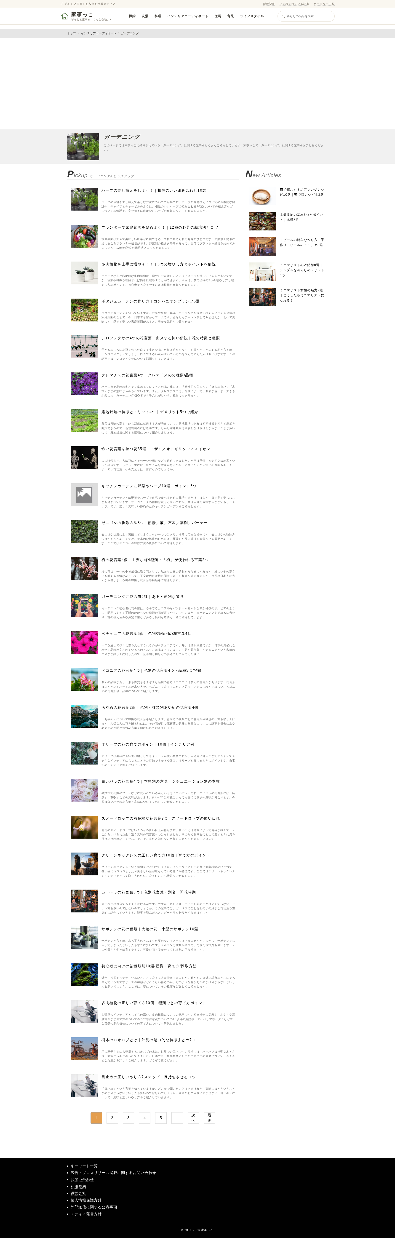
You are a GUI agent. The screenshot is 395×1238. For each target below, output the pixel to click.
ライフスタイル (252, 16)
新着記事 (269, 3)
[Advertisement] (197, 84)
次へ (193, 1117)
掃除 (132, 16)
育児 (230, 16)
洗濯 (145, 16)
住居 (217, 16)
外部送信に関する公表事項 (94, 1207)
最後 (209, 1117)
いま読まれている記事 (294, 3)
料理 (158, 16)
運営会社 (78, 1193)
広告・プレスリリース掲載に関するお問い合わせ (113, 1173)
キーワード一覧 (84, 1166)
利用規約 (78, 1186)
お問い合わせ (82, 1180)
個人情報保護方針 (86, 1200)
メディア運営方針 (86, 1214)
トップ (71, 33)
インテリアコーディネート (187, 16)
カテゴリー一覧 (324, 3)
